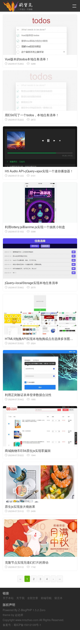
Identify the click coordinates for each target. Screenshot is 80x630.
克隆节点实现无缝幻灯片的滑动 (26, 562)
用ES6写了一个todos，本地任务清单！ (32, 115)
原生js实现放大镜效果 (20, 506)
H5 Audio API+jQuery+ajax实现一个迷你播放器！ (39, 171)
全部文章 (32, 598)
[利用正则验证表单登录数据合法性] (40, 370)
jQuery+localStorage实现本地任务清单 (31, 283)
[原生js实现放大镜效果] (40, 482)
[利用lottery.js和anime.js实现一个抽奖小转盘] (40, 202)
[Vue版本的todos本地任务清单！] (40, 35)
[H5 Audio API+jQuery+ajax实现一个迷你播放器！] (40, 146)
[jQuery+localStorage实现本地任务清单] (40, 258)
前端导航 (46, 598)
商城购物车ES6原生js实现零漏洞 (27, 450)
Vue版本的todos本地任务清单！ (27, 59)
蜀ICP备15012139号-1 (27, 625)
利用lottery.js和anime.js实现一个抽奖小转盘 (35, 227)
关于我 (20, 598)
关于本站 (8, 598)
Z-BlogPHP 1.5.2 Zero (31, 610)
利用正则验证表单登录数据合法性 (28, 394)
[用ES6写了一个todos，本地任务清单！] (40, 90)
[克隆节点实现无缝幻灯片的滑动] (40, 538)
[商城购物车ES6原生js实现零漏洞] (40, 426)
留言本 (58, 598)
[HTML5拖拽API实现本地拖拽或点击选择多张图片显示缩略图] (40, 314)
